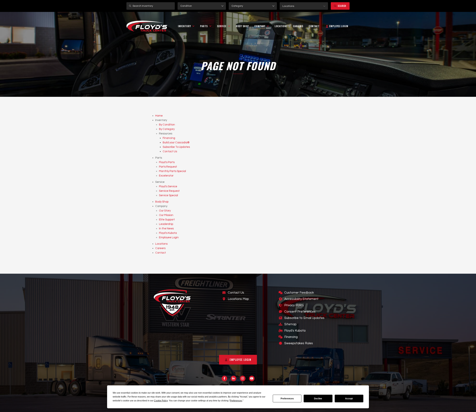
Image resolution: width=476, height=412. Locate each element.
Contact (314, 26)
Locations (281, 26)
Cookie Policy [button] (161, 400)
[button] (304, 6)
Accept (349, 398)
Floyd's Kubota (168, 233)
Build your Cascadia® (176, 142)
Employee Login (169, 237)
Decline (318, 398)
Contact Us (170, 151)
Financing (169, 138)
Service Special (168, 195)
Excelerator (166, 175)
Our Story (165, 210)
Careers (298, 26)
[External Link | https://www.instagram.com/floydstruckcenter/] (242, 378)
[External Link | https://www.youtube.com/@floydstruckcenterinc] (252, 378)
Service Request (169, 191)
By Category (167, 129)
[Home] (146, 26)
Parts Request (168, 166)
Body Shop (242, 26)
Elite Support (167, 219)
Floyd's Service (168, 186)
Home (159, 115)
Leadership (166, 224)
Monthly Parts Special (172, 171)
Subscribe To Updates (176, 147)
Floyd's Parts (167, 162)
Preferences (287, 398)
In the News (166, 228)
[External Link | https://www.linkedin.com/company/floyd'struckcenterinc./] (233, 378)
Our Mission (166, 215)
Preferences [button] (236, 400)
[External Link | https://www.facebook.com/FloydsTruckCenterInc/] (224, 378)
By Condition (167, 124)
